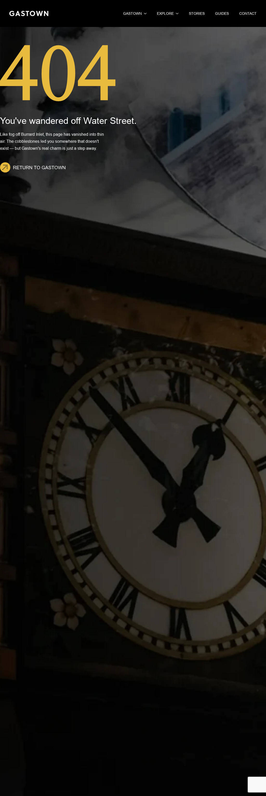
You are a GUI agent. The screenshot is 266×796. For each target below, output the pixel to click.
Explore (165, 13)
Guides (222, 13)
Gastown (132, 13)
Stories (197, 13)
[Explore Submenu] (176, 13)
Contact (248, 13)
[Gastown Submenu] (144, 13)
